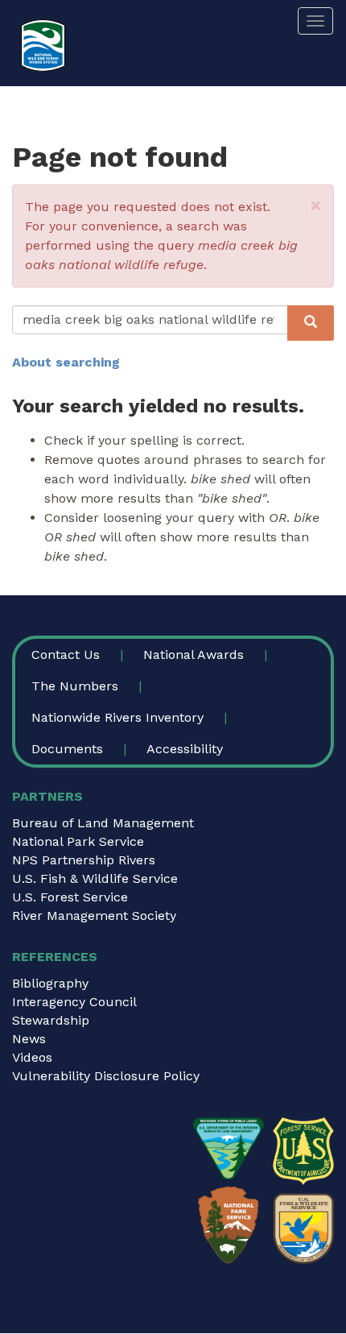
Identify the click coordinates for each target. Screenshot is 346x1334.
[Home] (43, 45)
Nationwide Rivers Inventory (117, 717)
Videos (32, 1057)
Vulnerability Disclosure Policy (106, 1076)
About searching (66, 362)
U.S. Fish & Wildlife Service (95, 878)
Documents (67, 748)
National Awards (193, 654)
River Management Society (94, 915)
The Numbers (74, 686)
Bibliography (50, 983)
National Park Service (78, 841)
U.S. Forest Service (70, 897)
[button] (316, 205)
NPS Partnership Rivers (83, 860)
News (29, 1039)
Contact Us (65, 654)
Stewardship (50, 1020)
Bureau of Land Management (103, 823)
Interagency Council (74, 1002)
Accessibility (184, 748)
